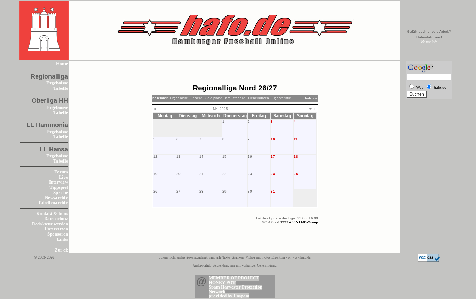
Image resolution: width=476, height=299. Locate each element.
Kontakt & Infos (52, 213)
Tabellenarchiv (53, 202)
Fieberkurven (258, 98)
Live (63, 177)
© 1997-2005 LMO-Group (297, 222)
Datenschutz (56, 218)
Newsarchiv (56, 197)
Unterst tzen (56, 228)
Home (62, 63)
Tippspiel (58, 187)
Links (62, 239)
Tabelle (60, 88)
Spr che (60, 192)
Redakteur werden (50, 224)
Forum (61, 172)
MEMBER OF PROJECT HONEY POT (234, 280)
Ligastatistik (281, 98)
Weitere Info (429, 42)
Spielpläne (213, 98)
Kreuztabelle (235, 98)
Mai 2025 (220, 109)
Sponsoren (57, 234)
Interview (58, 182)
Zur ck (61, 250)
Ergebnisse (57, 83)
